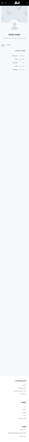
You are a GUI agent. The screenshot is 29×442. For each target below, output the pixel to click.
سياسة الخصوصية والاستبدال (19, 391)
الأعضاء (24, 409)
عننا (25, 406)
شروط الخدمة (23, 393)
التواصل (24, 385)
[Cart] (2, 3)
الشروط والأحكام (22, 388)
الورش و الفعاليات (22, 418)
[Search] (6, 3)
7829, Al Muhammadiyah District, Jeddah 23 (17, 433)
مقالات (24, 415)
